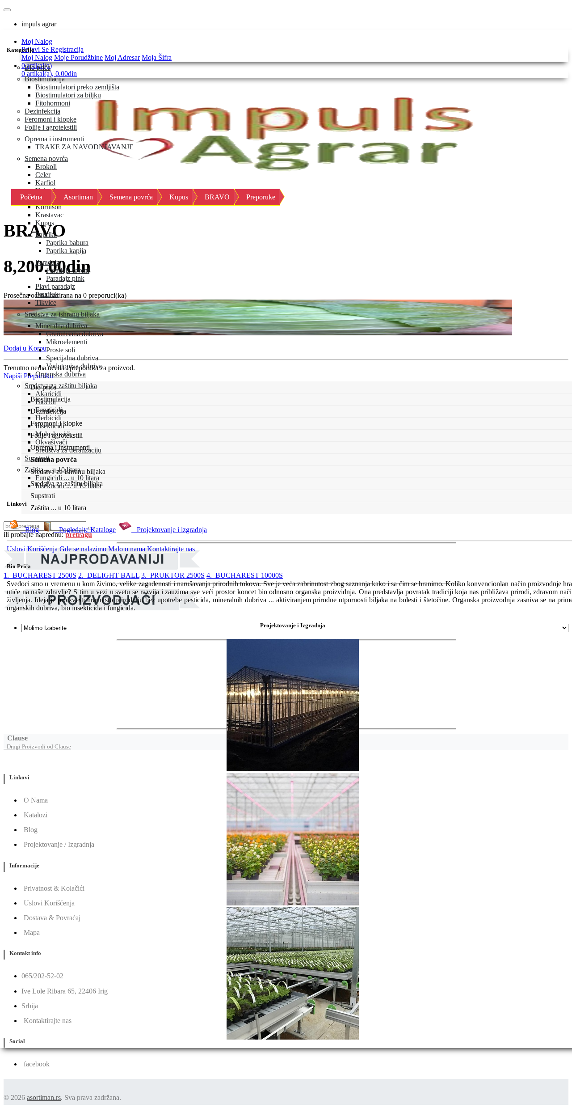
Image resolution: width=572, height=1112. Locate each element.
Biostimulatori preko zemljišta (77, 87)
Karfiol (45, 182)
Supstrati (37, 458)
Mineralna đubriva (61, 326)
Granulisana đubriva (74, 334)
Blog (30, 529)
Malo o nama (126, 549)
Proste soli (60, 350)
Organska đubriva (60, 374)
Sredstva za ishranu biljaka (62, 314)
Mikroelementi (66, 342)
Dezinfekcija (42, 111)
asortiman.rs (44, 1097)
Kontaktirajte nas (171, 549)
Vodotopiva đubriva (74, 366)
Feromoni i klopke (50, 119)
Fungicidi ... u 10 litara (67, 478)
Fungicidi (48, 410)
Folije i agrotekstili (51, 127)
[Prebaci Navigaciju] (7, 9)
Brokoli (46, 166)
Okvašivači (51, 442)
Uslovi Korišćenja (32, 549)
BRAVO (217, 197)
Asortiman (78, 197)
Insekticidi (49, 426)
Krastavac (49, 215)
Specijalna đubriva (72, 358)
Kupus (44, 223)
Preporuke (260, 197)
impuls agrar (38, 24)
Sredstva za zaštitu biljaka (61, 385)
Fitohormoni (52, 103)
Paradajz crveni (67, 270)
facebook (37, 1064)
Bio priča (37, 67)
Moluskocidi (53, 434)
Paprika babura (67, 242)
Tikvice (45, 302)
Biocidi (45, 402)
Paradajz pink (65, 278)
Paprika (46, 234)
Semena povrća (46, 158)
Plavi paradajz (55, 286)
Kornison (48, 207)
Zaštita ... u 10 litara (52, 470)
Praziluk (47, 294)
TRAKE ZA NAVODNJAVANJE (84, 147)
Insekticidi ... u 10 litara (68, 486)
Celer (42, 174)
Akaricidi (48, 393)
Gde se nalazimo (82, 549)
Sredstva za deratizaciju (68, 450)
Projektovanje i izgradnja (169, 529)
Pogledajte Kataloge (85, 529)
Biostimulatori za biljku (68, 95)
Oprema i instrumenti (54, 139)
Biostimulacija (45, 79)
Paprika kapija (66, 250)
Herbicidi (48, 418)
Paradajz (47, 262)
